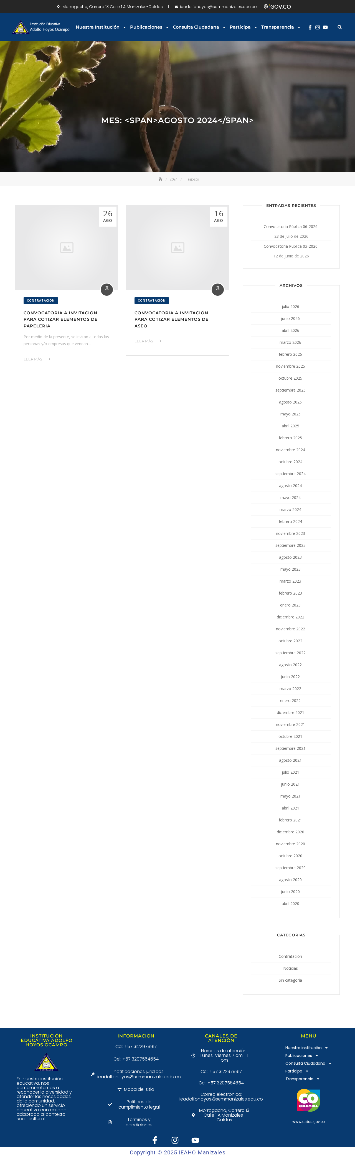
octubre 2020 (290, 855)
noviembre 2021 (290, 724)
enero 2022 (290, 700)
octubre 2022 (290, 640)
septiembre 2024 (290, 473)
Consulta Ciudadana (196, 27)
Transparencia (277, 27)
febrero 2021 (290, 820)
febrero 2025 (290, 437)
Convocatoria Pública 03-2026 (291, 246)
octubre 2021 (290, 736)
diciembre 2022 (290, 617)
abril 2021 (290, 808)
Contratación (41, 300)
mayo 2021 (290, 796)
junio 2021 (290, 784)
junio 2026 (290, 318)
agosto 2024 (290, 485)
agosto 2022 (290, 664)
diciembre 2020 (290, 831)
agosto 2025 (290, 402)
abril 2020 (290, 903)
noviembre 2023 (290, 533)
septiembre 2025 (290, 390)
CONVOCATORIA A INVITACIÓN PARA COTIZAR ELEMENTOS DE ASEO (172, 319)
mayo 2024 (290, 497)
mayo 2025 (290, 414)
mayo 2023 (290, 569)
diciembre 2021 (290, 712)
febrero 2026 (290, 354)
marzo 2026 (290, 342)
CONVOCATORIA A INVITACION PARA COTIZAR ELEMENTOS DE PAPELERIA (61, 319)
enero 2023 (290, 605)
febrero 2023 (290, 593)
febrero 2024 (290, 521)
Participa (240, 27)
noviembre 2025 (290, 366)
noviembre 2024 (290, 449)
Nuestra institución (98, 27)
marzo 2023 (290, 581)
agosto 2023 (290, 557)
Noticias (290, 968)
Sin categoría (290, 980)
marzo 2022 (290, 688)
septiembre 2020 (290, 867)
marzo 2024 (290, 509)
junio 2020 (290, 891)
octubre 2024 (290, 461)
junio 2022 (290, 676)
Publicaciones (146, 27)
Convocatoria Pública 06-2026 (291, 226)
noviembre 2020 (290, 843)
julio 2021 (290, 772)
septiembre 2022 (290, 652)
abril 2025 (290, 425)
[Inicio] (161, 179)
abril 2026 (290, 330)
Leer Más (33, 359)
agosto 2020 (290, 879)
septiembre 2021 (290, 748)
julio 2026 (290, 306)
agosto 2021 (290, 760)
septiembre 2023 (290, 545)
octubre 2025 (290, 378)
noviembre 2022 (290, 628)
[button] (339, 27)
